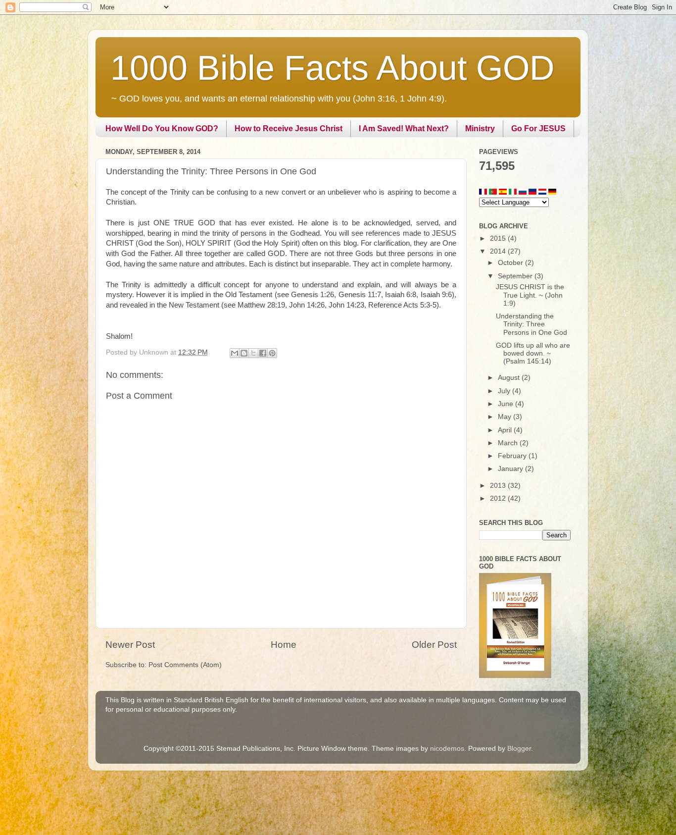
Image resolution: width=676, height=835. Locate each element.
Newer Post (130, 644)
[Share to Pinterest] (272, 353)
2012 (499, 498)
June (506, 404)
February (513, 456)
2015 (499, 238)
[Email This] (235, 353)
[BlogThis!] (244, 353)
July (505, 391)
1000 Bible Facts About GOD (332, 68)
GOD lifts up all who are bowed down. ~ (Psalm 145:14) (533, 353)
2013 (499, 485)
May (505, 416)
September (516, 276)
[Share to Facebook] (263, 353)
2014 (499, 251)
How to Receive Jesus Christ (288, 128)
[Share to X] (253, 353)
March (509, 443)
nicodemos (447, 748)
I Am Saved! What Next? (404, 128)
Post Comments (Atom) (185, 665)
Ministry (480, 128)
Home (283, 644)
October (511, 262)
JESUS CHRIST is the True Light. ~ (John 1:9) (530, 295)
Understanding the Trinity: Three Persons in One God (531, 324)
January (511, 468)
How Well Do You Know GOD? (161, 128)
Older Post (434, 644)
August (510, 377)
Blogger (519, 748)
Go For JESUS (538, 128)
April (506, 430)
